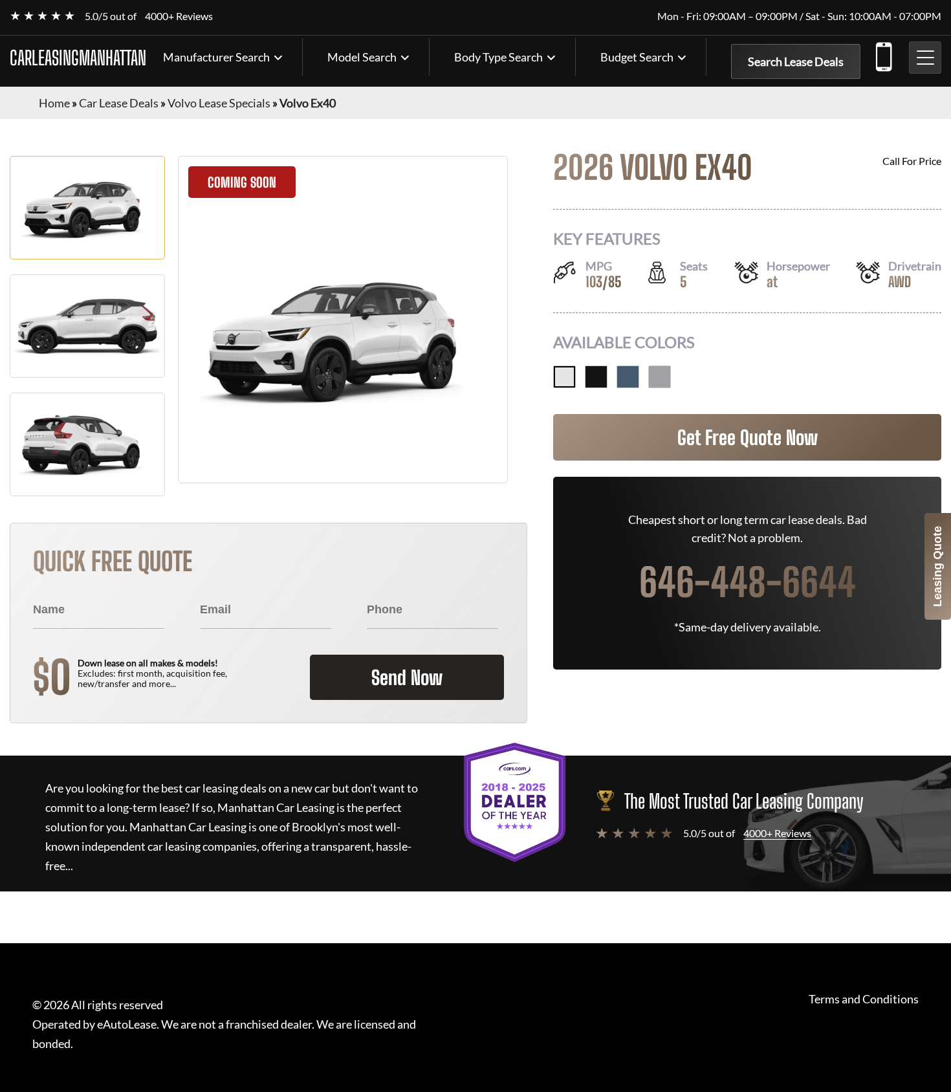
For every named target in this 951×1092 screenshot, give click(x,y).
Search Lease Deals (796, 61)
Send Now (407, 677)
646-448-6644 (883, 54)
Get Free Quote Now (747, 437)
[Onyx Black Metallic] (596, 377)
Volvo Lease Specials (219, 103)
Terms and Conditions (864, 999)
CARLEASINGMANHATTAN (78, 57)
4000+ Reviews (179, 16)
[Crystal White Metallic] (564, 377)
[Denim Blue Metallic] (628, 377)
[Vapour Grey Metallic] (659, 377)
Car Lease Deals (118, 103)
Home (54, 103)
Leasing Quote (937, 566)
